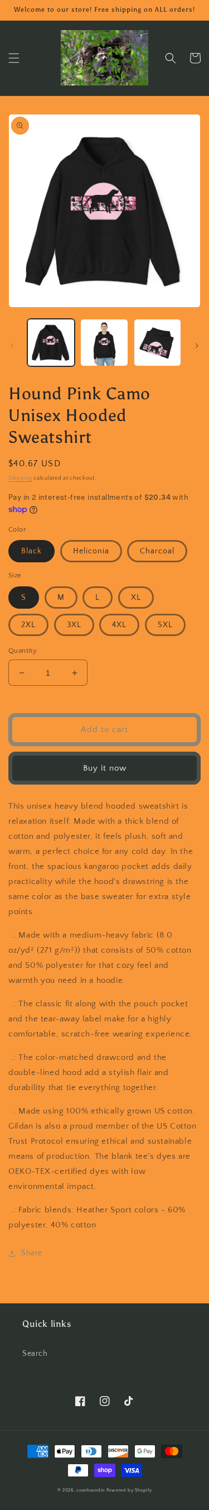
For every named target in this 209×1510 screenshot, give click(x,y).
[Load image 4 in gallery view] (104, 342)
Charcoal (157, 551)
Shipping (20, 478)
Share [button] (31, 1253)
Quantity (22, 650)
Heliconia (91, 551)
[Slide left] (12, 345)
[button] (14, 58)
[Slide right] (196, 345)
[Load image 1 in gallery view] (51, 342)
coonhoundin (90, 1490)
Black (31, 551)
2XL (28, 624)
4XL (119, 624)
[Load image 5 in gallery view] (157, 342)
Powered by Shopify (129, 1490)
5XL (165, 624)
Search (35, 1353)
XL (136, 597)
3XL (74, 624)
